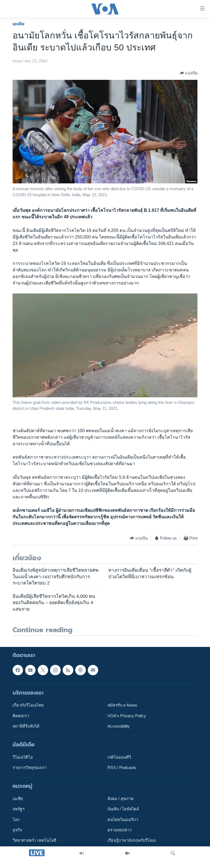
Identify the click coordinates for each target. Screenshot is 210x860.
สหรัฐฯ (18, 809)
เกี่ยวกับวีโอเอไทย (28, 705)
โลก (16, 819)
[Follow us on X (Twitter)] (43, 670)
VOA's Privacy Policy (126, 716)
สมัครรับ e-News (122, 705)
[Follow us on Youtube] (30, 670)
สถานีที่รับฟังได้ (26, 726)
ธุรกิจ (17, 830)
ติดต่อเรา (21, 716)
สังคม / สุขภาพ (120, 799)
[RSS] (68, 670)
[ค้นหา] (173, 853)
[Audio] (82, 853)
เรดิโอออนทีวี (119, 757)
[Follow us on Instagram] (55, 670)
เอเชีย (18, 23)
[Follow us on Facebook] (18, 670)
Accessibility (118, 726)
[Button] (188, 73)
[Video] (127, 853)
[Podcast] (80, 670)
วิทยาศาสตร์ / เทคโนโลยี (34, 840)
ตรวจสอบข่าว (119, 830)
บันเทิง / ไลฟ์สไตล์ (123, 809)
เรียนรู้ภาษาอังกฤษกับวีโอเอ (131, 840)
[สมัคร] (93, 670)
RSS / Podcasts (121, 768)
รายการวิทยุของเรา (29, 768)
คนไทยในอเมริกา (122, 819)
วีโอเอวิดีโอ (23, 757)
